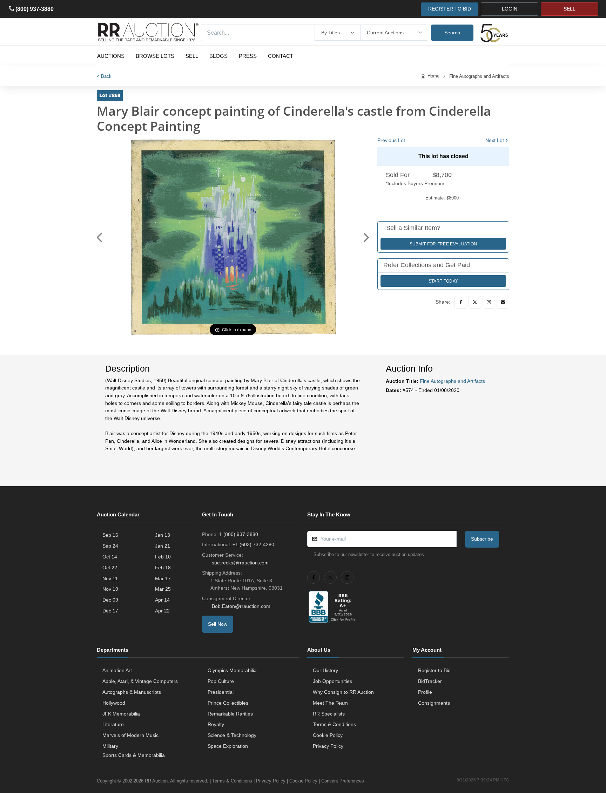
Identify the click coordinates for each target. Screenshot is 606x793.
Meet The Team (330, 703)
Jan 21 (162, 546)
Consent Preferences (342, 781)
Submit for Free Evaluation (443, 244)
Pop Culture (221, 681)
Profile (425, 692)
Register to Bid (434, 670)
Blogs (218, 56)
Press (248, 56)
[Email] (503, 302)
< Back (104, 76)
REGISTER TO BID (449, 9)
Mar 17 (163, 578)
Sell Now (217, 624)
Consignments (434, 703)
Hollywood (113, 703)
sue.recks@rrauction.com (240, 562)
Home (433, 76)
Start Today (443, 281)
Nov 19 (110, 589)
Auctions (110, 56)
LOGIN (509, 9)
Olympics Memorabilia (232, 670)
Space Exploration (228, 746)
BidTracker (430, 681)
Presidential (221, 692)
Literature (113, 724)
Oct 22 (109, 567)
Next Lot (494, 140)
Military (110, 746)
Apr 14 (162, 600)
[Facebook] (460, 302)
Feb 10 (163, 557)
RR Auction (156, 781)
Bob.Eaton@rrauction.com (241, 606)
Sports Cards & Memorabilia (133, 755)
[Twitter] (475, 302)
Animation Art (117, 670)
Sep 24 (110, 546)
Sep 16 (110, 535)
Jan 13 (162, 535)
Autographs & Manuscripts (131, 692)
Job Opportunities (332, 681)
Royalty (216, 724)
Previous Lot (391, 140)
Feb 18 (163, 567)
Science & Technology (232, 735)
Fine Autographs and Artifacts (479, 76)
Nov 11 (110, 578)
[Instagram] (489, 302)
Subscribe (482, 539)
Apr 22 (162, 611)
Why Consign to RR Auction (343, 692)
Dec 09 (110, 600)
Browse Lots (155, 56)
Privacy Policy (328, 746)
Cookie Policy (328, 735)
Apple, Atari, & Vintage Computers (140, 681)
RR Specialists (329, 714)
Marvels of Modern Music (130, 735)
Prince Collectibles (228, 703)
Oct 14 (109, 557)
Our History (325, 670)
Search (452, 32)
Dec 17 (110, 611)
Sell (192, 56)
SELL (569, 9)
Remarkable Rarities (230, 714)
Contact (280, 56)
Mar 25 (163, 589)
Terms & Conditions (334, 724)
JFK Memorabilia (121, 714)
